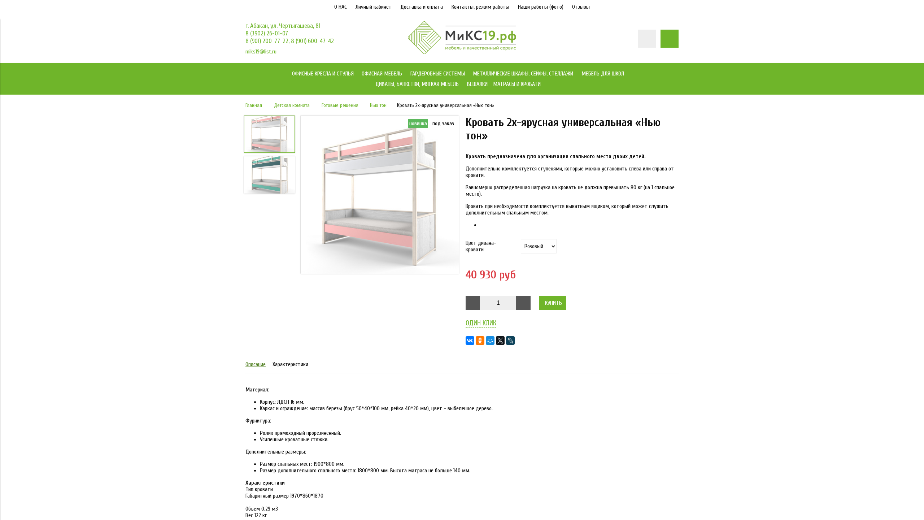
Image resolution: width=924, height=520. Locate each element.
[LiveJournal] (510, 340)
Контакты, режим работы (480, 7)
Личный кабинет (374, 7)
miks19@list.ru (260, 51)
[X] (500, 340)
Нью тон (378, 105)
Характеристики (290, 364)
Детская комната (292, 105)
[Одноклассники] (480, 340)
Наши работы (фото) (540, 7)
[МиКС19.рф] (462, 52)
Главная (253, 105)
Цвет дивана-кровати (481, 246)
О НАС (340, 7)
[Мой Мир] (490, 340)
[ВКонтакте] (470, 340)
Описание (255, 364)
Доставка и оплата (421, 7)
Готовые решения (340, 105)
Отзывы (581, 7)
